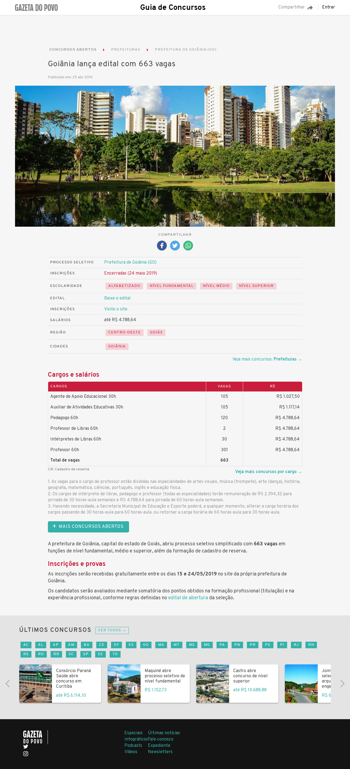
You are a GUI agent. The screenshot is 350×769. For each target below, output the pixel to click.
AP (56, 645)
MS (192, 645)
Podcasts (133, 745)
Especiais (133, 733)
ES (131, 645)
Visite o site (115, 309)
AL (40, 645)
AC (26, 645)
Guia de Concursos (173, 8)
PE (268, 645)
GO (146, 645)
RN (311, 645)
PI (282, 645)
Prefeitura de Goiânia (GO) (130, 262)
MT (177, 645)
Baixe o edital (117, 298)
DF (116, 645)
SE (100, 654)
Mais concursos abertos (91, 526)
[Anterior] (8, 684)
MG (207, 645)
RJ (296, 645)
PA (222, 645)
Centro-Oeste (124, 332)
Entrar (328, 7)
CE (101, 645)
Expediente (159, 745)
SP (86, 654)
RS (26, 654)
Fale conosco (160, 739)
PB (237, 645)
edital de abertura (188, 598)
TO (115, 654)
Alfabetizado (124, 286)
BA (87, 645)
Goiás (156, 332)
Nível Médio (216, 286)
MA (161, 645)
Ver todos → (112, 630)
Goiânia (117, 346)
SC (71, 654)
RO (41, 654)
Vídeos (130, 752)
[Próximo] (342, 684)
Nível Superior (256, 286)
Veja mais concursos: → (267, 359)
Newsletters (160, 752)
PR (253, 645)
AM (71, 645)
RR (56, 654)
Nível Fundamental (172, 286)
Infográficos (136, 739)
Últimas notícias (164, 733)
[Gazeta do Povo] (35, 737)
